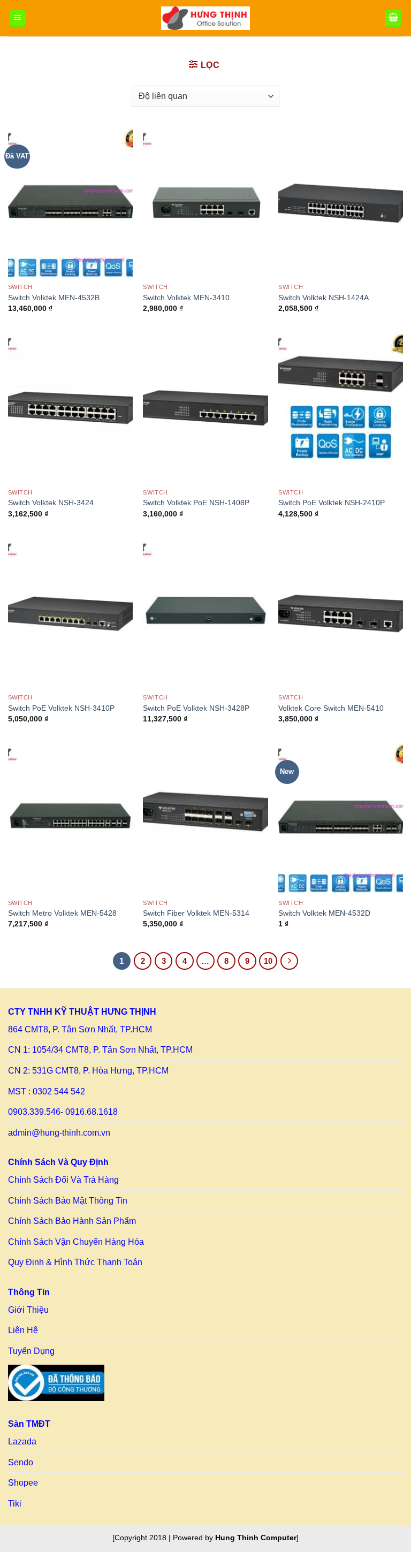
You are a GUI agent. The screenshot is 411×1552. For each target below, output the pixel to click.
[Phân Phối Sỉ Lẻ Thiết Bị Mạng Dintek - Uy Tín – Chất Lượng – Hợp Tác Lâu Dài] (205, 18)
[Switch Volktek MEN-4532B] (70, 203)
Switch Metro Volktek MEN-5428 (62, 913)
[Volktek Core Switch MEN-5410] (340, 613)
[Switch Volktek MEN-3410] (205, 203)
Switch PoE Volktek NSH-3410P (61, 708)
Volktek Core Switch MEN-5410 (331, 708)
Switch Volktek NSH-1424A (323, 297)
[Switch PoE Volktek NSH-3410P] (70, 613)
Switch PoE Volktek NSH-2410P (331, 502)
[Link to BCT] (56, 1382)
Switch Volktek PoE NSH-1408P (196, 502)
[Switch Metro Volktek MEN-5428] (70, 818)
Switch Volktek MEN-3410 (186, 297)
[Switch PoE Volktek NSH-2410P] (340, 408)
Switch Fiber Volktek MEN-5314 (196, 913)
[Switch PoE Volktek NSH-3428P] (205, 613)
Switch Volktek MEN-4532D (324, 913)
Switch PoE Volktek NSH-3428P (196, 708)
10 (268, 960)
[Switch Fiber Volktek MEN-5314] (205, 818)
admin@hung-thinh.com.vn (59, 1132)
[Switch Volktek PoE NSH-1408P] (205, 408)
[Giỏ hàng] (393, 18)
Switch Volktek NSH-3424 (51, 502)
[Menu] (17, 18)
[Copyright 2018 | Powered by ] (205, 1537)
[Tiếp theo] (289, 961)
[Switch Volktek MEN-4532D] (340, 818)
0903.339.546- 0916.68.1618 (63, 1111)
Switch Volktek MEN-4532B (54, 297)
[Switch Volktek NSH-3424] (70, 408)
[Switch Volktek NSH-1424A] (340, 203)
